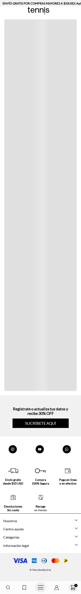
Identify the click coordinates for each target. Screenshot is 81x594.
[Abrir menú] (40, 587)
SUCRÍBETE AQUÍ (40, 423)
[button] (8, 587)
